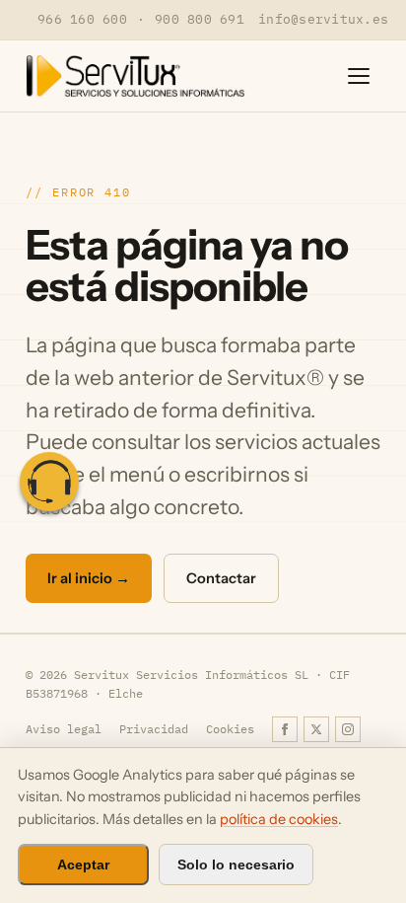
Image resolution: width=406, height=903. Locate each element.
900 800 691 (199, 19)
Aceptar (83, 864)
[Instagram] (348, 729)
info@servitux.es (323, 19)
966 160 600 (82, 19)
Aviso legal (64, 728)
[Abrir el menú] (358, 76)
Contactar (221, 578)
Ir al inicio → (88, 578)
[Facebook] (285, 729)
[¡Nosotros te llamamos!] (49, 481)
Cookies (230, 728)
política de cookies (279, 819)
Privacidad (153, 728)
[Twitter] (316, 729)
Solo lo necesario (236, 864)
